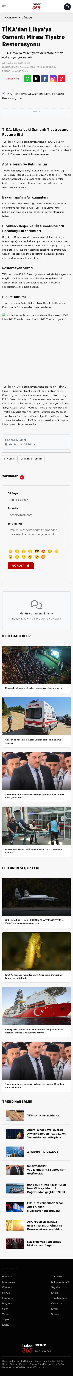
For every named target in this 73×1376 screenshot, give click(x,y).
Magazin (7, 1303)
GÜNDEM (27, 17)
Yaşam (6, 1314)
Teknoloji (56, 1276)
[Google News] (12, 79)
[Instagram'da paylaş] (53, 79)
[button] (4, 7)
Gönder (18, 565)
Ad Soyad (13, 493)
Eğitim (55, 1292)
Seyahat (56, 1287)
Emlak (54, 1308)
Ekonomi (7, 1298)
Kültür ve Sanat (60, 1282)
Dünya (6, 1292)
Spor (5, 1308)
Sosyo (55, 1314)
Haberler (7, 1276)
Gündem (7, 1287)
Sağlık (5, 1319)
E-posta (13, 508)
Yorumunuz (15, 523)
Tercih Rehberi (59, 1298)
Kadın (5, 1324)
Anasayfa (11, 17)
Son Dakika (10, 458)
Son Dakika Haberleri (32, 458)
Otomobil (56, 1303)
